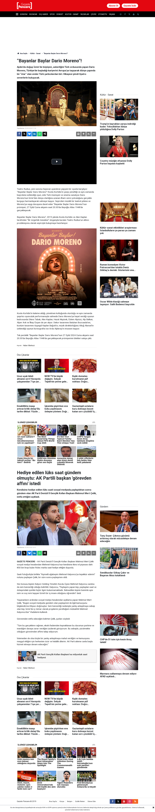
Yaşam (112, 14)
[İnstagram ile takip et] (120, 14)
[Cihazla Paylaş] (44, 134)
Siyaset (59, 14)
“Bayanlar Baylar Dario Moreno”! (55, 53)
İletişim (69, 801)
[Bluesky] (29, 134)
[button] (83, 134)
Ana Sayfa (23, 53)
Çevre (93, 14)
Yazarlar (84, 14)
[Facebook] (19, 134)
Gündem (23, 14)
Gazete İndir (130, 5)
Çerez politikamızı (110, 807)
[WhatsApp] (39, 134)
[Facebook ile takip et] (125, 14)
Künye (62, 801)
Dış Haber (43, 14)
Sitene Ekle (92, 801)
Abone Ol (113, 5)
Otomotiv (102, 14)
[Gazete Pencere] (24, 5)
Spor (52, 14)
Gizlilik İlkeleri (80, 801)
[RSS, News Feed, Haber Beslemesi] (135, 801)
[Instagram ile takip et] (129, 801)
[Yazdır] (78, 134)
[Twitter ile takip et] (129, 14)
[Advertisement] (119, 72)
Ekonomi (33, 14)
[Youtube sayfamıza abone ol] (134, 14)
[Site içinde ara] (138, 14)
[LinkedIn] (34, 134)
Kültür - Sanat (72, 14)
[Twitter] (24, 134)
